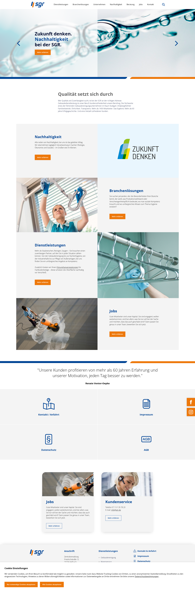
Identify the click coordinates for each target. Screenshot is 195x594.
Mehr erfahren (42, 52)
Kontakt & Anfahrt (146, 551)
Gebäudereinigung (108, 557)
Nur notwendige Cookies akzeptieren (21, 584)
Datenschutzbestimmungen (147, 576)
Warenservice (106, 561)
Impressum (143, 556)
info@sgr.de (116, 510)
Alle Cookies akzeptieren (51, 584)
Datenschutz (143, 561)
